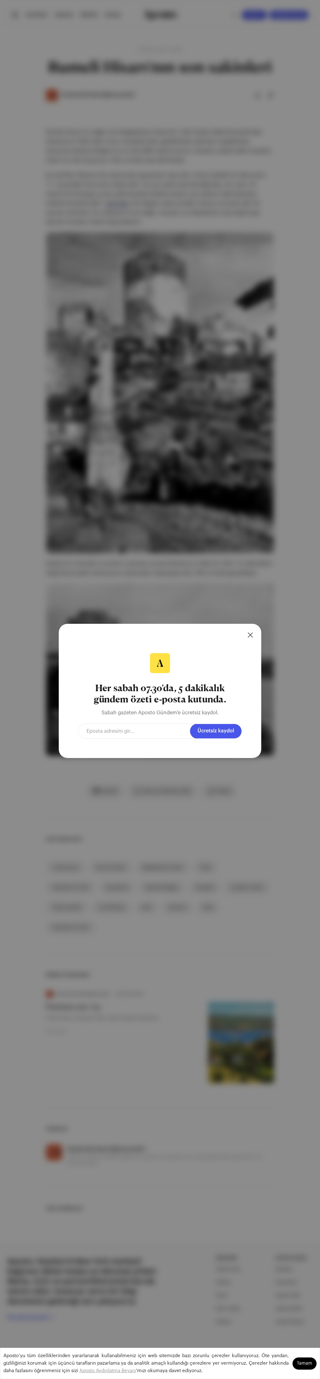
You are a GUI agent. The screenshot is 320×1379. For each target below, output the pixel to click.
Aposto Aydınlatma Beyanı (107, 1370)
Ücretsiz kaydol (216, 730)
